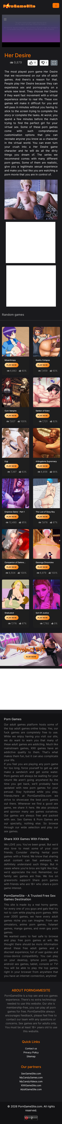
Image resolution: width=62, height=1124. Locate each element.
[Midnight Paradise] (31, 661)
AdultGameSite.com (31, 1089)
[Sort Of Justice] (46, 594)
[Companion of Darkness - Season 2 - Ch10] (15, 544)
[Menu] (56, 5)
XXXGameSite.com (31, 1085)
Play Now (12, 365)
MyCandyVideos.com (31, 1081)
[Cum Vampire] (15, 392)
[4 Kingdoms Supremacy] (46, 443)
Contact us (31, 1048)
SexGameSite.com (31, 1073)
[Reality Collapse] (46, 342)
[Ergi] (15, 443)
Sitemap (31, 1056)
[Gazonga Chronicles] (46, 544)
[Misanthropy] (15, 342)
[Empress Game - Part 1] (15, 493)
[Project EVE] (37, 661)
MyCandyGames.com (31, 1077)
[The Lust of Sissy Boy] (46, 493)
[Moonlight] (25, 661)
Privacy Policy (31, 1052)
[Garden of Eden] (46, 392)
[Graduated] (15, 594)
